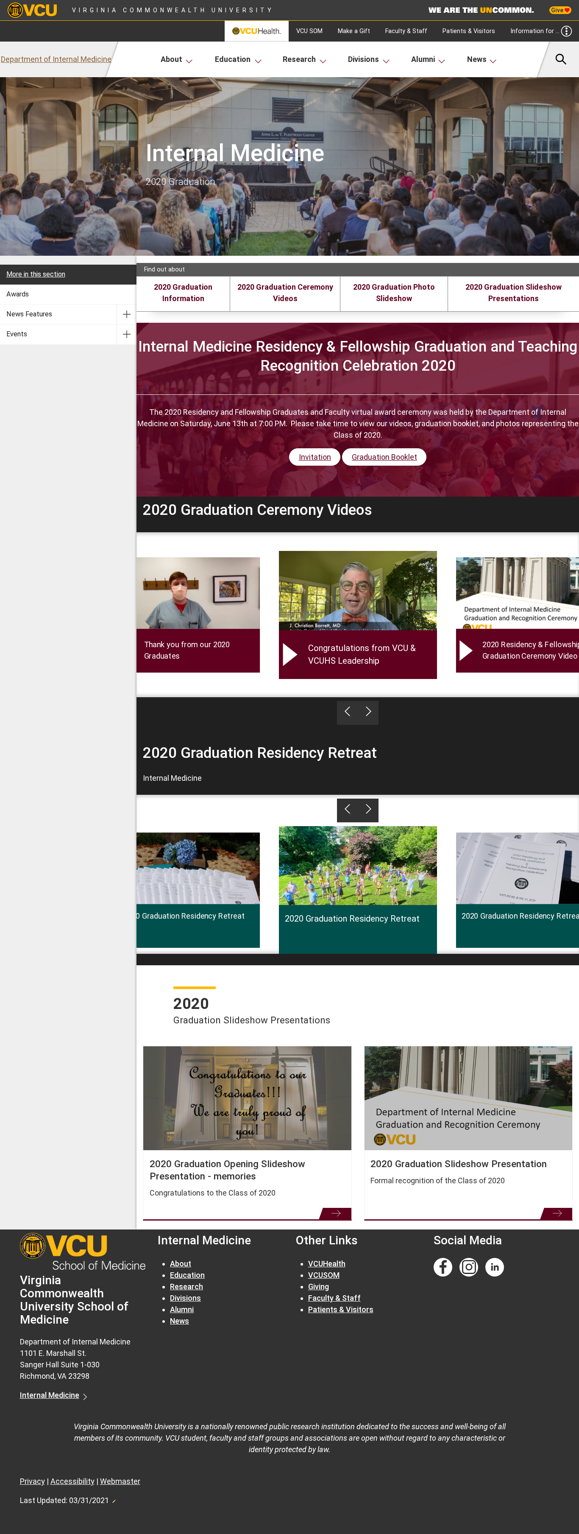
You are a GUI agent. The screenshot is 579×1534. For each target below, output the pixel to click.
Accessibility (72, 1481)
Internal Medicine (49, 1395)
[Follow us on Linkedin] (494, 1267)
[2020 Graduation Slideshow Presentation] (469, 1098)
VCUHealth (326, 1263)
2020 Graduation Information (183, 292)
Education (233, 59)
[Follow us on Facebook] (443, 1267)
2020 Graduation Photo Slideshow (394, 292)
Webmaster (120, 1481)
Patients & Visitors (469, 31)
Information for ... (535, 31)
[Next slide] (368, 713)
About (171, 59)
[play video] (466, 651)
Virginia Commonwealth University (173, 10)
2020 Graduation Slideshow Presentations (513, 292)
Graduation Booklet (384, 457)
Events (16, 334)
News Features (29, 314)
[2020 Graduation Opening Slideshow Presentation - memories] (247, 1098)
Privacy (32, 1481)
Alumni (423, 59)
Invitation (315, 457)
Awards (17, 294)
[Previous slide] (347, 713)
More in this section (35, 274)
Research (299, 59)
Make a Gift (354, 31)
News (477, 59)
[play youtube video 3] (290, 654)
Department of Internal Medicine (56, 59)
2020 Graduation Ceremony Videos (285, 292)
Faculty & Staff (406, 31)
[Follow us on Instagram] (468, 1267)
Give (558, 10)
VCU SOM (309, 31)
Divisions (363, 59)
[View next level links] (126, 314)
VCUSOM (324, 1275)
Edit (114, 1499)
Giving (318, 1286)
